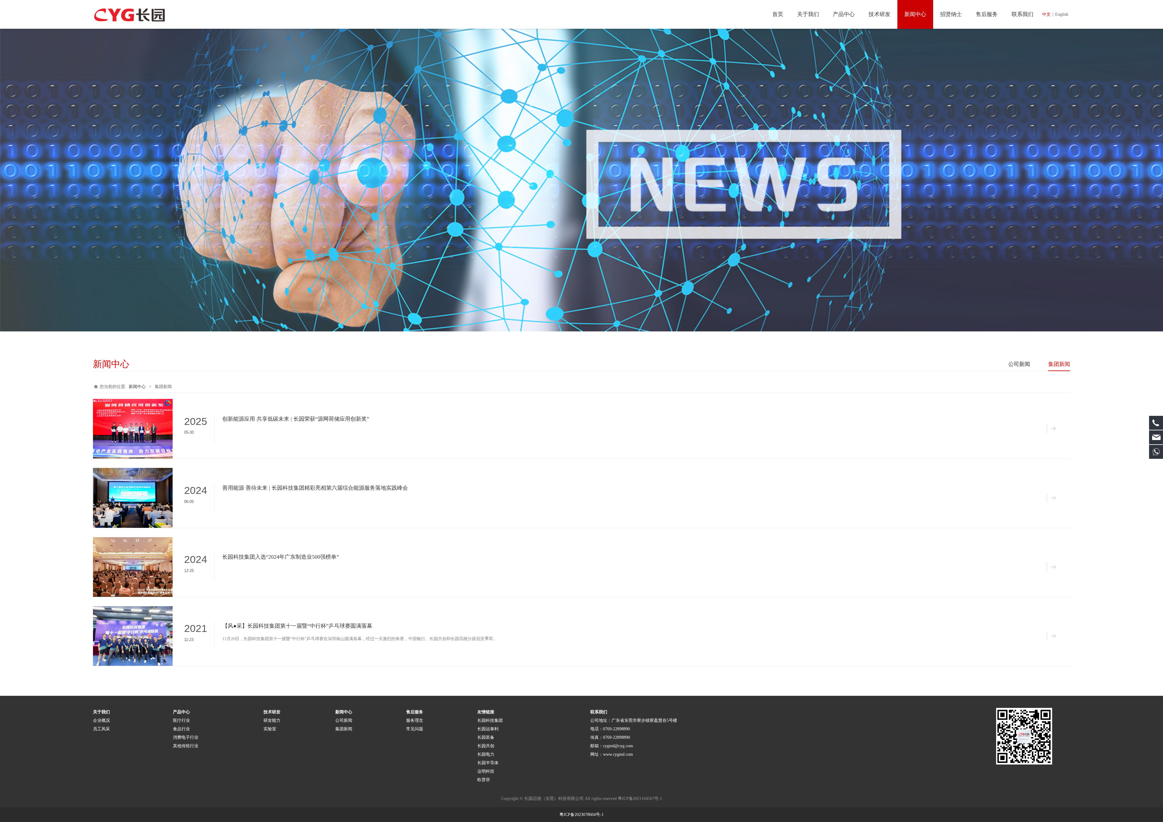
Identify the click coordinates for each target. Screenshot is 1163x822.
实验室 (269, 729)
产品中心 (844, 14)
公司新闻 (1019, 364)
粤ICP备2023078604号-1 (581, 814)
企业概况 (101, 720)
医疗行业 (181, 720)
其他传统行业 (185, 746)
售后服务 (987, 14)
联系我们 (1022, 14)
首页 (777, 14)
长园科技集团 (490, 720)
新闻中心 (915, 14)
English (1061, 14)
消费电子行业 (185, 737)
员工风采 (101, 729)
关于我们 (808, 14)
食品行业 (181, 729)
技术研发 (879, 14)
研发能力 (271, 720)
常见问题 (414, 729)
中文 (1046, 14)
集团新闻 (1059, 364)
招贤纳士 (951, 14)
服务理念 (414, 720)
